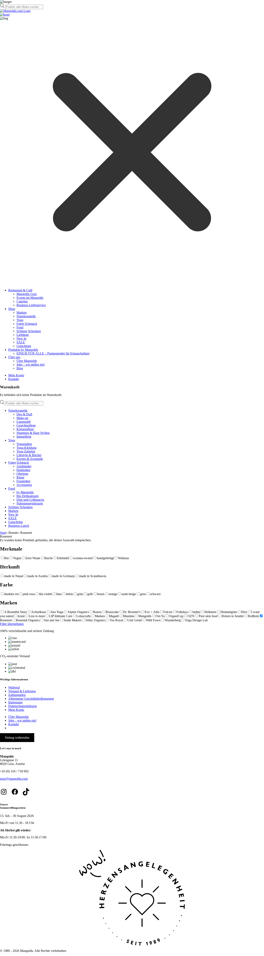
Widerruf (14, 687)
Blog (19, 368)
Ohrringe (22, 473)
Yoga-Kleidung (26, 447)
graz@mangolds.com (14, 778)
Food (19, 327)
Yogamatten (24, 444)
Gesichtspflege (26, 425)
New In (21, 338)
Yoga (19, 320)
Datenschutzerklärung (22, 706)
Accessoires (24, 485)
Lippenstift (23, 421)
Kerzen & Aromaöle (29, 459)
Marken (21, 312)
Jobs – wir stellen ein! (30, 364)
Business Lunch (18, 525)
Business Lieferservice (31, 305)
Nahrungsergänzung (29, 503)
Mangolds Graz (26, 294)
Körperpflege (25, 429)
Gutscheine (23, 346)
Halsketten (23, 470)
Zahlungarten (17, 695)
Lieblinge (22, 335)
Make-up (22, 418)
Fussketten (23, 481)
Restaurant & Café (20, 290)
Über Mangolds (26, 361)
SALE (20, 342)
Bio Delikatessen (27, 496)
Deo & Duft (24, 414)
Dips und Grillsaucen (30, 499)
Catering (22, 301)
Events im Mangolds (29, 297)
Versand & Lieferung (22, 691)
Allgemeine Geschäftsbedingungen (31, 698)
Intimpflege (23, 436)
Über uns (14, 357)
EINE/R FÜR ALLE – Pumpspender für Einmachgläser (53, 353)
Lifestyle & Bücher (28, 455)
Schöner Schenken (28, 331)
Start (3, 532)
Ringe (20, 477)
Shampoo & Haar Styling (33, 433)
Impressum (15, 702)
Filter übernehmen (12, 624)
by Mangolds (25, 492)
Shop (11, 309)
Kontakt (13, 379)
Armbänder (23, 466)
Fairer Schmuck (26, 323)
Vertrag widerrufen (17, 737)
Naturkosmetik (26, 316)
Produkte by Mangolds (23, 349)
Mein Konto (16, 375)
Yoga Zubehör (25, 451)
